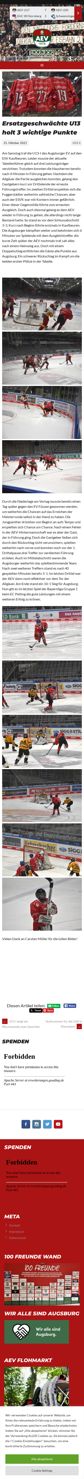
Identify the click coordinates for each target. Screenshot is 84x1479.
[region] (42, 1442)
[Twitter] (47, 1124)
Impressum (16, 1231)
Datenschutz (17, 1238)
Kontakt (14, 1225)
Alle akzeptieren (42, 1459)
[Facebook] (26, 1124)
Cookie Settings (42, 1470)
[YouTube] (58, 1124)
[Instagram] (36, 1124)
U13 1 (77, 143)
